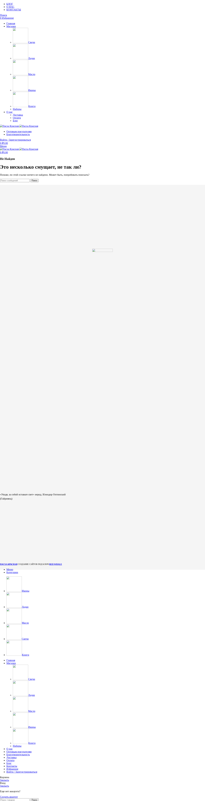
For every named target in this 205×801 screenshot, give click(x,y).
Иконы (32, 90)
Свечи (31, 42)
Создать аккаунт (9, 796)
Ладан (31, 58)
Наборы (17, 109)
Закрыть (4, 780)
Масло (31, 74)
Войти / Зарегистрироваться (21, 771)
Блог (15, 120)
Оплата (17, 117)
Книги (32, 106)
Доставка (18, 114)
